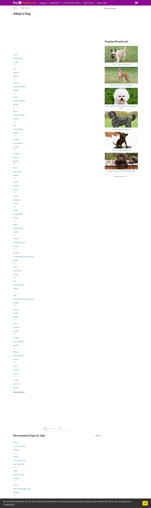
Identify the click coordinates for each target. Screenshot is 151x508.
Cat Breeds (43, 3)
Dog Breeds (53, 3)
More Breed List (120, 176)
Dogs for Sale (88, 3)
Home (15, 8)
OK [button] (145, 503)
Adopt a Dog (102, 3)
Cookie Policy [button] (9, 504)
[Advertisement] (57, 34)
